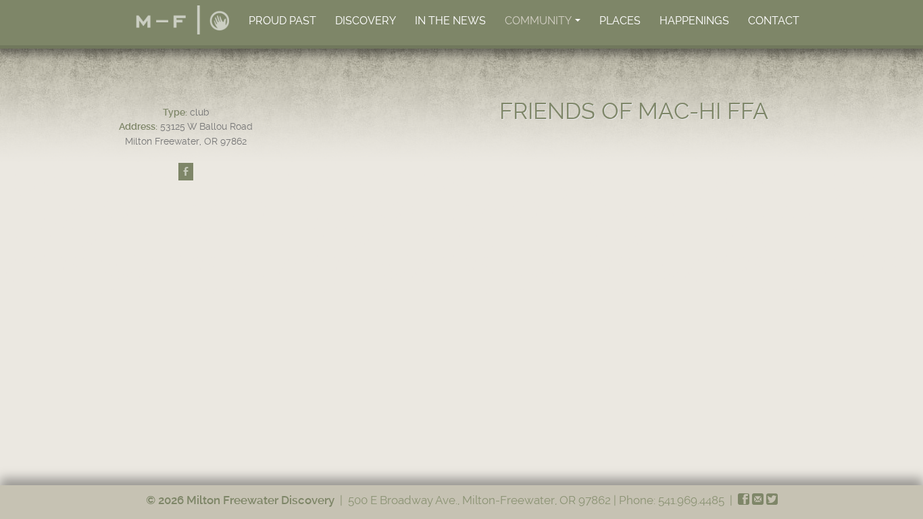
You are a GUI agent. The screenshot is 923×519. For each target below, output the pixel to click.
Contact (773, 20)
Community (543, 24)
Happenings (694, 20)
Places (620, 20)
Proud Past (282, 20)
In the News (450, 20)
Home (182, 19)
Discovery (365, 20)
